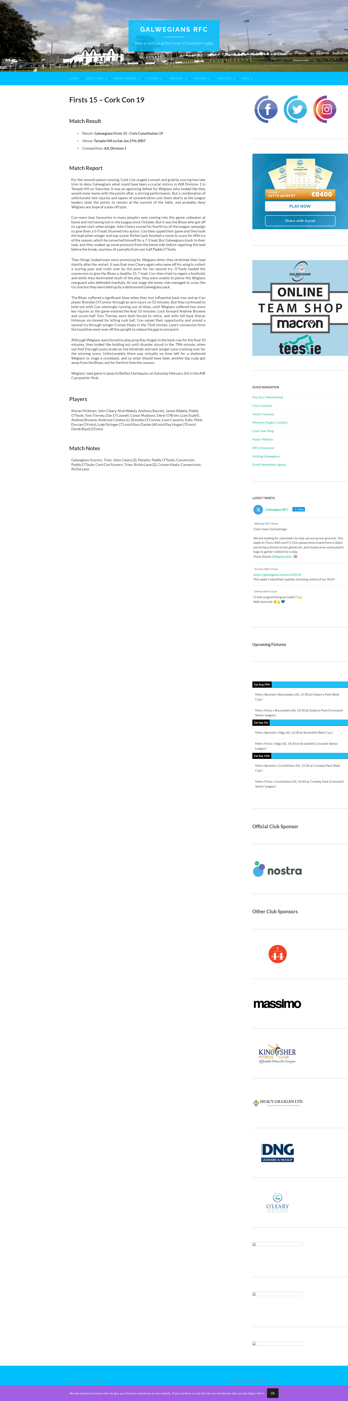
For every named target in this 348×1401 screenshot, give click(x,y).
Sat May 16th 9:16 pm (265, 591)
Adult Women (125, 78)
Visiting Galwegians (266, 456)
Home (73, 78)
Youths (153, 78)
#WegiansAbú (282, 556)
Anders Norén (257, 1381)
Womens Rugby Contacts (270, 422)
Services (224, 78)
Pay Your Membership (267, 397)
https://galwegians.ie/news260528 (277, 574)
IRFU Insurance (263, 448)
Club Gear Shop (263, 431)
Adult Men (94, 78)
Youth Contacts (263, 414)
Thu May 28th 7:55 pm (266, 569)
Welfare (176, 78)
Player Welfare (262, 439)
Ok (273, 1393)
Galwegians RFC (174, 29)
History (200, 78)
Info (245, 78)
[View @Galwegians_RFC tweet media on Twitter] (295, 556)
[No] (343, 1393)
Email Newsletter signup (269, 464)
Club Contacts (262, 405)
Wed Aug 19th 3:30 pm (266, 523)
